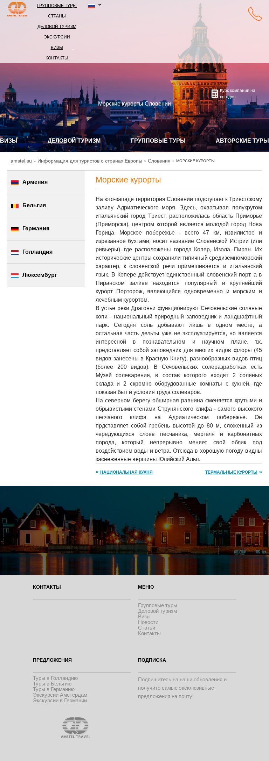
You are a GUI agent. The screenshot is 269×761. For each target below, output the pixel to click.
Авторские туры (242, 141)
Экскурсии (57, 37)
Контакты (57, 57)
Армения (35, 182)
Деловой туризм (56, 26)
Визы (57, 47)
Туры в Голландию (55, 678)
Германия (35, 228)
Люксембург (39, 275)
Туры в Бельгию (52, 684)
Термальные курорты (231, 472)
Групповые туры (57, 5)
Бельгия (34, 205)
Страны (57, 16)
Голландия (37, 252)
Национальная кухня (126, 472)
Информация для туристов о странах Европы (89, 161)
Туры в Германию (54, 689)
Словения (159, 161)
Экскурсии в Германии (60, 700)
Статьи (146, 628)
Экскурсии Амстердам (60, 695)
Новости (148, 622)
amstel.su (21, 161)
